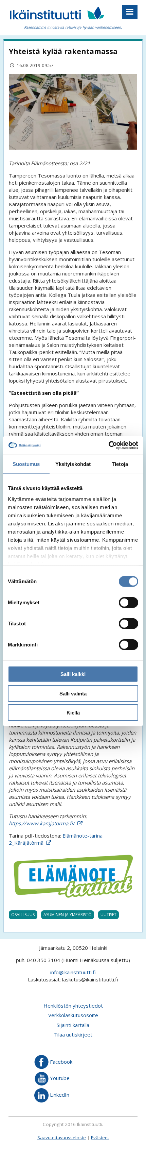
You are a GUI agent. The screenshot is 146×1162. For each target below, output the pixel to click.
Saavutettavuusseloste (61, 1137)
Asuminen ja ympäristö (67, 914)
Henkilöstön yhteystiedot (73, 1005)
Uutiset (108, 914)
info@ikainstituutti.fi (73, 972)
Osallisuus (23, 914)
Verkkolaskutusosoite (73, 1015)
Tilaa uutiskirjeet (73, 1034)
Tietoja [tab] (120, 464)
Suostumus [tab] (26, 464)
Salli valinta (73, 693)
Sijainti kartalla (73, 1025)
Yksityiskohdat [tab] (73, 464)
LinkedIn (59, 1094)
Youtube (59, 1078)
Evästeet (100, 1137)
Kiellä (73, 712)
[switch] (128, 602)
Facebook (60, 1061)
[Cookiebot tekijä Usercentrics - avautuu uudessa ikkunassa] (108, 445)
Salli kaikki (73, 674)
